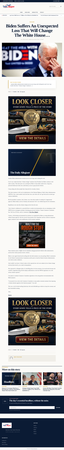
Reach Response (34, 448)
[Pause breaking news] (61, 15)
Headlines (4, 386)
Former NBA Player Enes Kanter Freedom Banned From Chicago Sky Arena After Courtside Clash (52, 389)
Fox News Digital (33, 212)
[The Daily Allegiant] (8, 6)
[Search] (61, 6)
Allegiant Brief (56, 1)
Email (18, 91)
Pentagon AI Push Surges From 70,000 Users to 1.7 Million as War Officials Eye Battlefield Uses (31, 389)
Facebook (15, 91)
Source (10, 295)
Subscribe (58, 407)
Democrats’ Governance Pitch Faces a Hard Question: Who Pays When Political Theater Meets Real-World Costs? (11, 389)
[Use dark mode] (61, 1)
